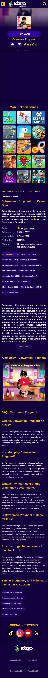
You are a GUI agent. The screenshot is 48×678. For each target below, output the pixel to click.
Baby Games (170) (28, 254)
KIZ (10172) (25, 281)
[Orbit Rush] (9, 176)
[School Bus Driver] (9, 132)
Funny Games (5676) (27, 271)
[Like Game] (12, 44)
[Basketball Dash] (24, 147)
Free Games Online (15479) (31, 265)
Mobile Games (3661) (10, 287)
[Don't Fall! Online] (9, 117)
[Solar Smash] (38, 147)
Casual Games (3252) (10, 254)
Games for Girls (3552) (11, 276)
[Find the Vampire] (38, 176)
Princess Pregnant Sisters (11, 603)
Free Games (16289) (10, 265)
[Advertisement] (24, 76)
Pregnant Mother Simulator (12, 592)
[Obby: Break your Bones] (24, 161)
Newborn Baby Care (9, 614)
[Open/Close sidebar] (3, 4)
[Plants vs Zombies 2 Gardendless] (38, 132)
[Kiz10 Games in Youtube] (28, 633)
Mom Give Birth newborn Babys (13, 609)
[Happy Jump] (9, 147)
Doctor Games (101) (10, 260)
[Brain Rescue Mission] (24, 117)
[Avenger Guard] (38, 161)
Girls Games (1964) (29, 276)
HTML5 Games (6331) (10, 281)
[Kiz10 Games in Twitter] (37, 633)
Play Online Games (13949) (31, 287)
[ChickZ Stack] (24, 132)
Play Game (24, 34)
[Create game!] (38, 117)
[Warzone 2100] (24, 176)
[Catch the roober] (9, 161)
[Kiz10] (21, 4)
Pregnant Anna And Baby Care (13, 598)
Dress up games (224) (28, 260)
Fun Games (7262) (9, 271)
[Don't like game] (19, 44)
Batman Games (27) (10, 292)
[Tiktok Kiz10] (11, 633)
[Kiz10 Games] (24, 648)
